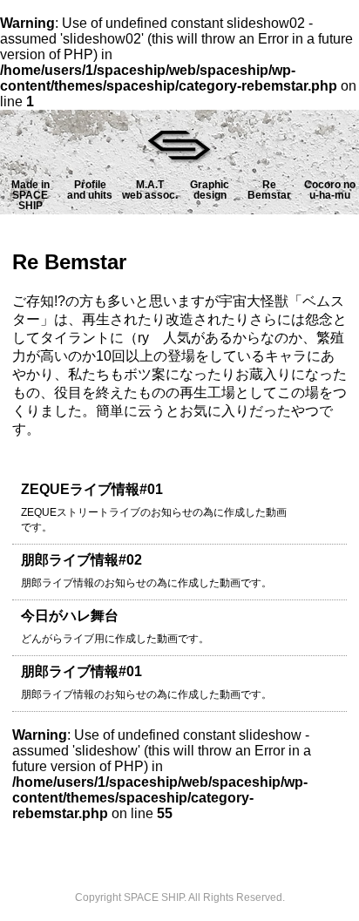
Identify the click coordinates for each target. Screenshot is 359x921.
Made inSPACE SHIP (30, 195)
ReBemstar (269, 190)
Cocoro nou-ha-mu (330, 190)
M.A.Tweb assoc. (150, 190)
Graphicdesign (209, 190)
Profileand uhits (89, 190)
